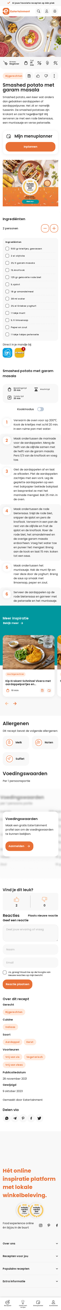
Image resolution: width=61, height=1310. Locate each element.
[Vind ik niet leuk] (46, 76)
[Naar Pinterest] (49, 1225)
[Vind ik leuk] (38, 76)
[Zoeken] (38, 11)
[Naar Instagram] (41, 1225)
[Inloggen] (46, 11)
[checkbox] (41, 409)
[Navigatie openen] (55, 11)
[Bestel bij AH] (7, 353)
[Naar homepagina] (16, 11)
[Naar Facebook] (57, 1225)
